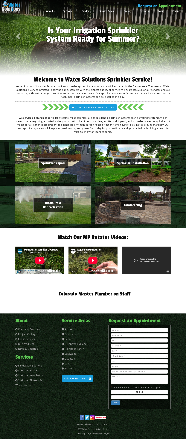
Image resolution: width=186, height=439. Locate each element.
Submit (115, 402)
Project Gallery (26, 334)
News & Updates (27, 348)
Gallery (128, 11)
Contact (176, 11)
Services (67, 11)
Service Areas (107, 11)
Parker (68, 368)
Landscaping (133, 205)
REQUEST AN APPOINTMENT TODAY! (93, 107)
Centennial (70, 334)
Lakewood (70, 353)
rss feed (99, 424)
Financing (145, 11)
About (50, 11)
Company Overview (29, 329)
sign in (106, 424)
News (161, 11)
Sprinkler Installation (133, 163)
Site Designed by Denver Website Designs (93, 434)
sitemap (80, 424)
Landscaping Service (29, 365)
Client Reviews (26, 339)
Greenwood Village (75, 344)
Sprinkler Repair (53, 163)
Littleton (69, 358)
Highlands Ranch (74, 348)
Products (86, 11)
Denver (68, 339)
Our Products (25, 344)
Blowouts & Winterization (53, 205)
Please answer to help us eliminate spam (136, 387)
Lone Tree (70, 363)
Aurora (68, 329)
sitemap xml (89, 424)
